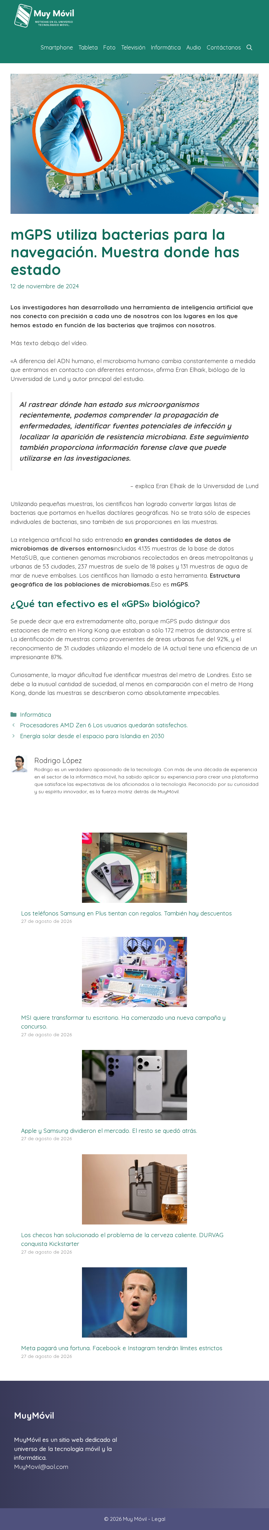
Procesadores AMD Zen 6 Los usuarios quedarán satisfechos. (104, 725)
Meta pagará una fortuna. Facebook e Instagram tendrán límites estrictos (121, 1348)
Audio (193, 47)
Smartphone (57, 47)
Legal (158, 1519)
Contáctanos (224, 47)
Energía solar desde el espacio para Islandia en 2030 (92, 736)
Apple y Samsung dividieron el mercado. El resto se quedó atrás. (109, 1130)
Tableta (88, 47)
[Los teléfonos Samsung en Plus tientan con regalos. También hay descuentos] (134, 898)
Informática (166, 47)
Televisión (133, 47)
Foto (109, 47)
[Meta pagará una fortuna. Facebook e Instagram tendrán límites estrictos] (134, 1333)
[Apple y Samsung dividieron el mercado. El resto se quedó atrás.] (134, 1115)
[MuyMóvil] (44, 16)
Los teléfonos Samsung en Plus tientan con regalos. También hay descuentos (126, 913)
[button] (249, 47)
